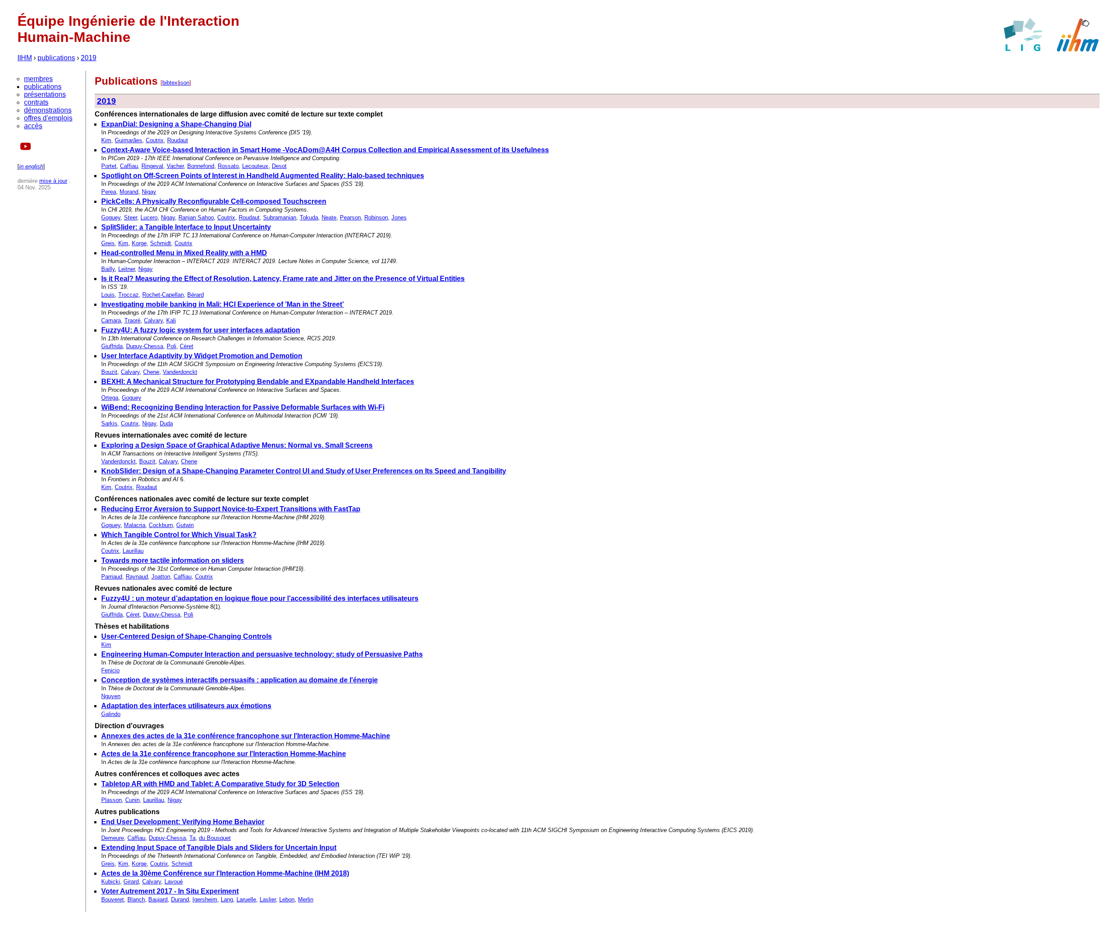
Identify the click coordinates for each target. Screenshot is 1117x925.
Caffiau (129, 166)
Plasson (111, 800)
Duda (166, 423)
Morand (129, 191)
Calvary (153, 320)
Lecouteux (255, 166)
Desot (279, 166)
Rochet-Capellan (163, 294)
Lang (227, 899)
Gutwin (185, 525)
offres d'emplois (48, 118)
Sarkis (109, 423)
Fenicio (110, 670)
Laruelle (246, 899)
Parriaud (111, 576)
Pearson (350, 217)
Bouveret (112, 899)
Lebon (287, 899)
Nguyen (110, 696)
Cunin (132, 800)
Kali (171, 320)
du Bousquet (215, 838)
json (184, 82)
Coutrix (155, 140)
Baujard (158, 899)
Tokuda (309, 217)
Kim (106, 140)
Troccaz (128, 294)
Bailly (108, 269)
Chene (151, 372)
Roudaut (177, 140)
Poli (171, 346)
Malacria (134, 525)
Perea (108, 191)
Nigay (149, 191)
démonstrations (48, 110)
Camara (111, 320)
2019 (88, 58)
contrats (36, 102)
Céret (186, 346)
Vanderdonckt (180, 372)
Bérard (195, 294)
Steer (130, 217)
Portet (108, 166)
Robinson (376, 217)
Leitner (126, 269)
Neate (329, 217)
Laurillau (133, 551)
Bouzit (109, 372)
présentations (45, 94)
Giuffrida (112, 346)
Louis (108, 294)
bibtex (170, 82)
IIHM (24, 58)
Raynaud (137, 576)
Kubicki (110, 881)
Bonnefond (200, 166)
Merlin (305, 899)
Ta (192, 838)
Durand (180, 899)
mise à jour (53, 181)
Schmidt (160, 243)
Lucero (149, 217)
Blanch (136, 899)
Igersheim (204, 899)
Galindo (110, 714)
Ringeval (152, 166)
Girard (131, 881)
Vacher (175, 166)
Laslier (268, 899)
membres (38, 78)
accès (33, 126)
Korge (139, 243)
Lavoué (173, 881)
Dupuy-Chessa (144, 346)
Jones (399, 217)
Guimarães (128, 140)
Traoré (132, 320)
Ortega (109, 397)
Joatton (160, 576)
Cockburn (161, 525)
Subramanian (279, 217)
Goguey (110, 217)
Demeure (112, 838)
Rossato (228, 166)
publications (56, 58)
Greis (108, 243)
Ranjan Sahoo (196, 217)
